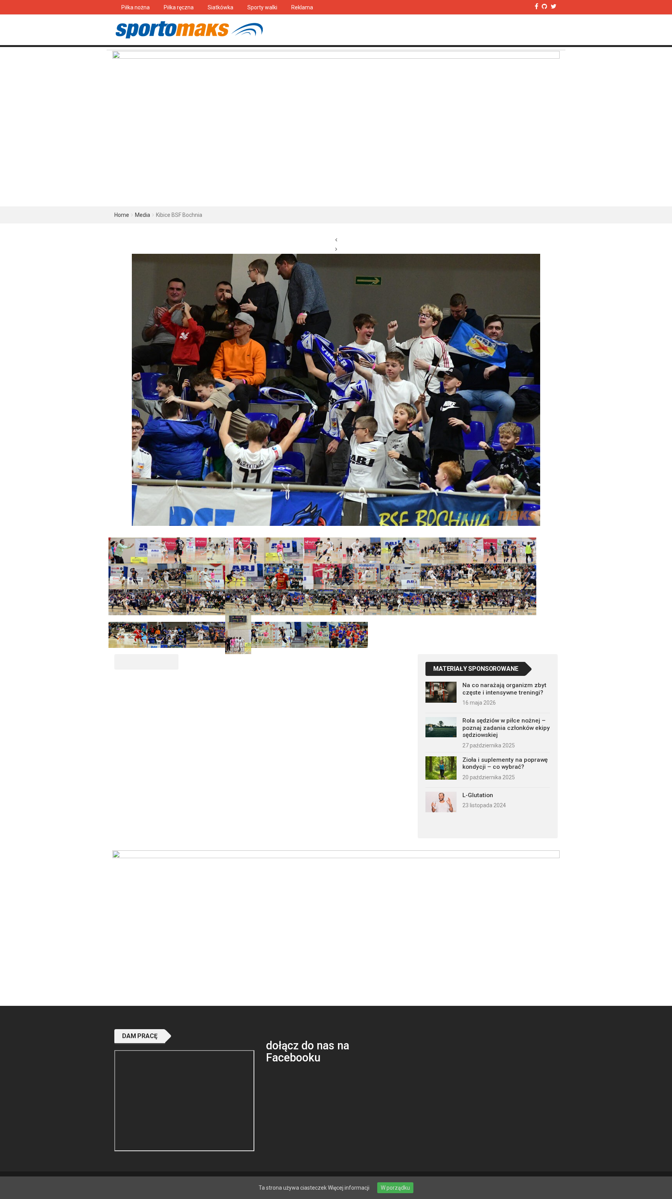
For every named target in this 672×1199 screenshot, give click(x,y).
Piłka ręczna (179, 7)
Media (142, 215)
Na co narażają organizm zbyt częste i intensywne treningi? (504, 689)
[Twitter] (554, 6)
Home (121, 215)
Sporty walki (262, 7)
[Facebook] (536, 6)
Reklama (302, 7)
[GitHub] (544, 6)
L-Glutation (477, 795)
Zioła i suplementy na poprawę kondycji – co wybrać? (505, 763)
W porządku (395, 1188)
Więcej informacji (348, 1188)
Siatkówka (220, 7)
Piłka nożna (135, 7)
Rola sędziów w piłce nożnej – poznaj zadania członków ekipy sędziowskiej (506, 727)
